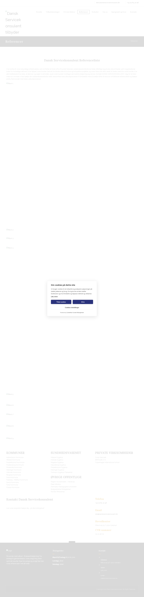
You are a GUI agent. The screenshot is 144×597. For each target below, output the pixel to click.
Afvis (83, 302)
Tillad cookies (61, 302)
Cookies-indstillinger (72, 307)
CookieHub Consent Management (75, 312)
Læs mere (54, 296)
